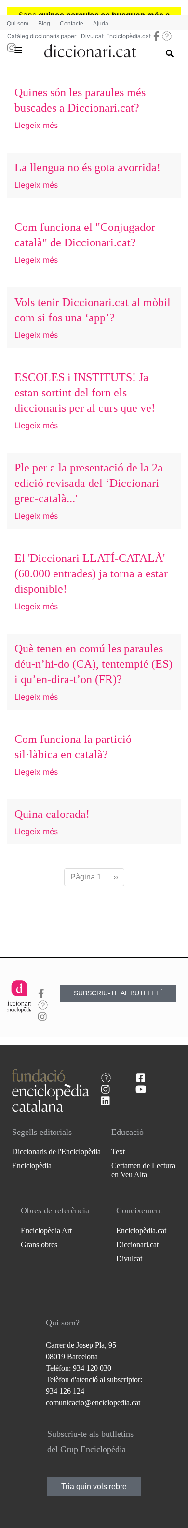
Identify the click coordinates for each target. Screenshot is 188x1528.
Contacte (71, 23)
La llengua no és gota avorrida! (87, 167)
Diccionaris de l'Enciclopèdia (56, 1151)
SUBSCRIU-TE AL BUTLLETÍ (118, 993)
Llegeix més (36, 125)
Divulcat (92, 35)
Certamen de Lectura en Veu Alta (143, 1170)
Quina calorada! (52, 814)
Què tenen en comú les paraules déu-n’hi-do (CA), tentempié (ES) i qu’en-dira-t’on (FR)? (93, 664)
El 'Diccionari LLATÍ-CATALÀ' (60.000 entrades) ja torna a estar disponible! (91, 573)
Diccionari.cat (137, 1244)
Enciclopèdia (32, 1165)
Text (118, 1151)
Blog (44, 23)
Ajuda (100, 23)
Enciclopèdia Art (46, 1230)
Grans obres (39, 1244)
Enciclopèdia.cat (128, 35)
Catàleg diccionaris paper (41, 35)
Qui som (17, 23)
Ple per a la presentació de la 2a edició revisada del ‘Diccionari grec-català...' (88, 483)
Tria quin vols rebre (94, 1486)
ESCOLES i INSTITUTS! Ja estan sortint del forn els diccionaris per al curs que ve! (84, 392)
